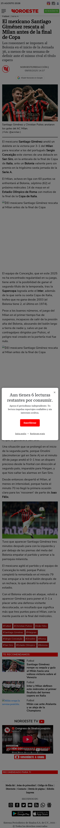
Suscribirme (30, 422)
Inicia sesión (20, 433)
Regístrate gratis (37, 433)
